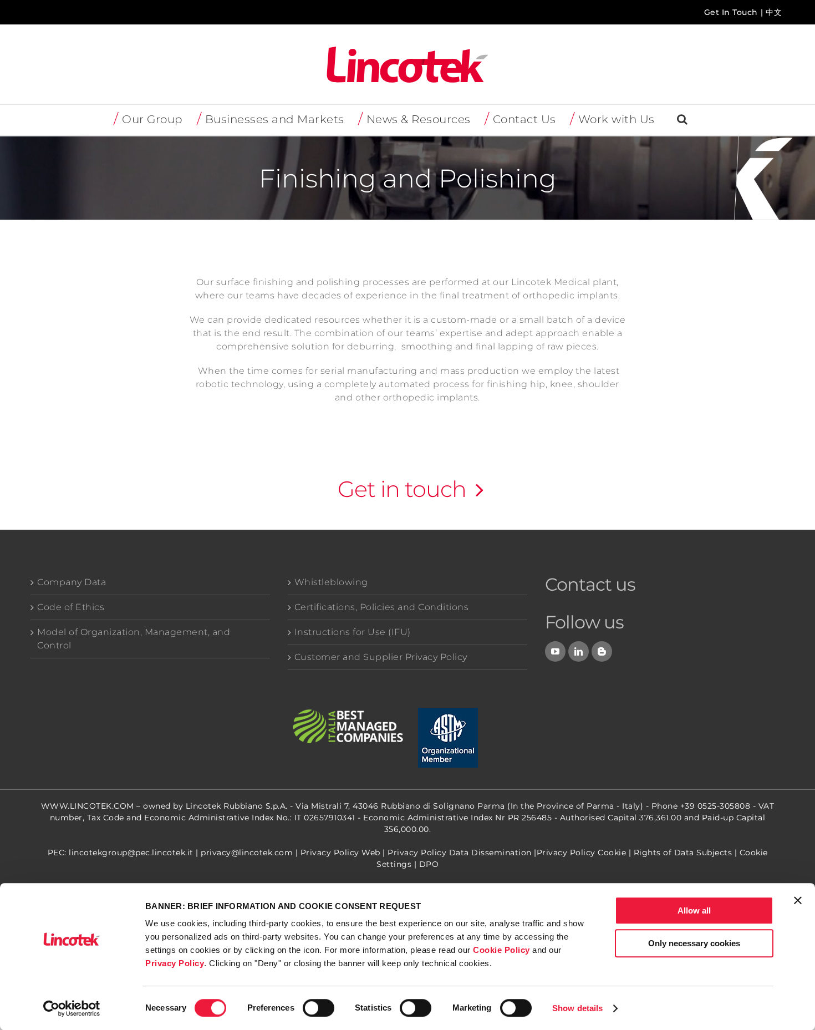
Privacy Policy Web (340, 853)
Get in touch (402, 489)
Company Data (71, 582)
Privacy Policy (174, 963)
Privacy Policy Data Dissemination (460, 853)
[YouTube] (555, 651)
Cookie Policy (501, 950)
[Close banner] (798, 900)
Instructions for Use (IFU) (352, 632)
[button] (682, 120)
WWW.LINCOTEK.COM (87, 806)
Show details (577, 1008)
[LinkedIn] (578, 651)
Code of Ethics (70, 607)
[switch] (318, 1008)
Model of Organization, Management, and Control (133, 639)
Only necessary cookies (694, 943)
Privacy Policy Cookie (581, 853)
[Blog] (602, 651)
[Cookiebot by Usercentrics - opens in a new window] (71, 1008)
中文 (774, 12)
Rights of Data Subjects (683, 853)
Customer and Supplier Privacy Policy (380, 657)
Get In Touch (731, 12)
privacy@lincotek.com (247, 853)
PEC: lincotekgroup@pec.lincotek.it (120, 853)
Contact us (590, 584)
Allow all (694, 910)
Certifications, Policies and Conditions (381, 607)
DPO (429, 864)
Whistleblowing (331, 582)
